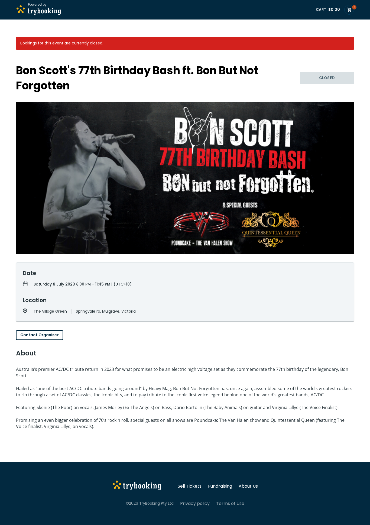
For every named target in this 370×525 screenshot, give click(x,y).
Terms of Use (230, 504)
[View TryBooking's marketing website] (136, 486)
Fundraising (220, 486)
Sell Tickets (190, 486)
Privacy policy (195, 504)
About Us (248, 486)
